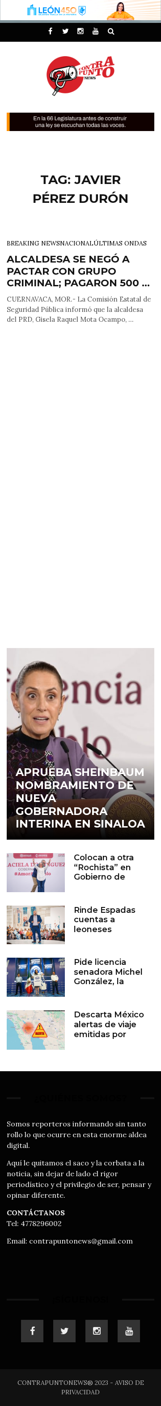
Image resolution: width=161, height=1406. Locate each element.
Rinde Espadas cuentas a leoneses (105, 919)
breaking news (33, 243)
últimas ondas (120, 243)
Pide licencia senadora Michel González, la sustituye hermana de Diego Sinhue (113, 981)
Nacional (76, 243)
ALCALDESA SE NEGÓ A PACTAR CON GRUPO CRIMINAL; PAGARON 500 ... (78, 271)
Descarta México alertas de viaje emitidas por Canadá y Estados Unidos (111, 1034)
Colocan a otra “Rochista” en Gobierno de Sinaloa (104, 872)
